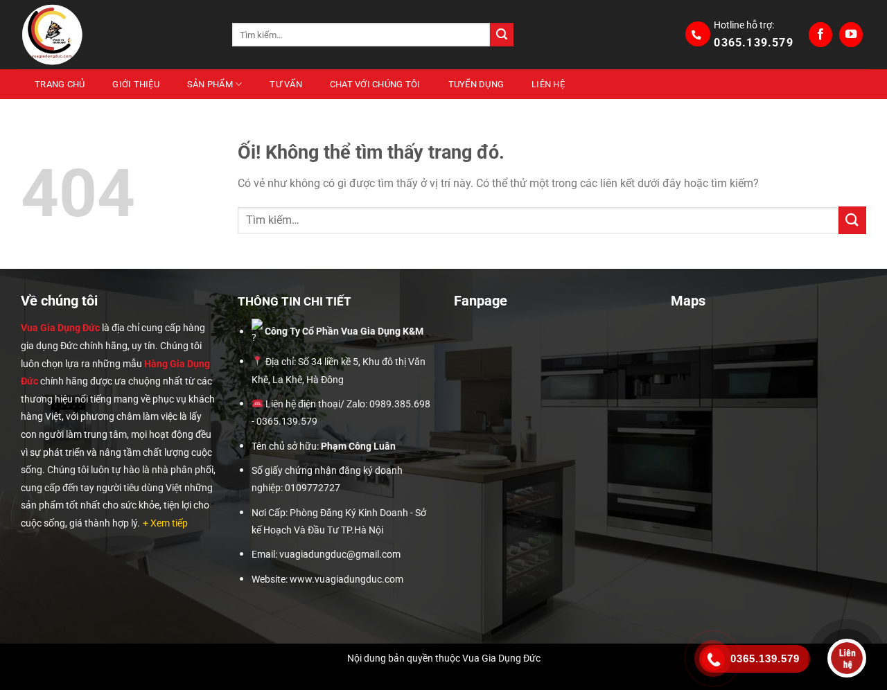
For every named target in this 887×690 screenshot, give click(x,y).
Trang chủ (60, 84)
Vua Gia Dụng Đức (60, 327)
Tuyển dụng (476, 84)
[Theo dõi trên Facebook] (820, 34)
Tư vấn (286, 84)
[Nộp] (501, 34)
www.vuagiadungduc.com (346, 579)
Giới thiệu (135, 84)
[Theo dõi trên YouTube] (851, 34)
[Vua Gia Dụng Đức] (116, 34)
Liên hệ (548, 84)
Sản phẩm (210, 84)
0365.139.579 (753, 42)
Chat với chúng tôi (375, 84)
